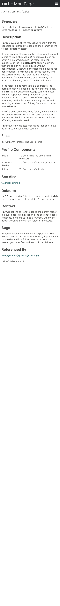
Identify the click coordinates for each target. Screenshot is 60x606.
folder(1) (6, 182)
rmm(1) (16, 182)
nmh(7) (16, 255)
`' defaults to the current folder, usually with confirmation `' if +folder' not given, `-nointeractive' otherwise (30, 197)
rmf (17, 3)
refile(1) (25, 255)
